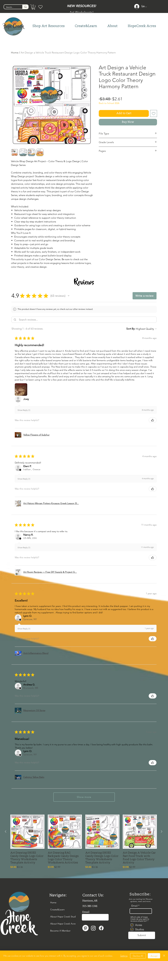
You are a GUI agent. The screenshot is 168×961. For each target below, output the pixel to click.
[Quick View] (27, 832)
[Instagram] (93, 928)
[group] (84, 841)
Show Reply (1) (24, 410)
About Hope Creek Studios (57, 916)
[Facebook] (101, 928)
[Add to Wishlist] (153, 113)
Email (134, 905)
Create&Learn (57, 909)
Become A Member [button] (57, 930)
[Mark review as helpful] (153, 420)
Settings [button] (123, 955)
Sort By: (130, 328)
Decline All (138, 955)
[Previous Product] (6, 831)
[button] (33, 7)
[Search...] (25, 7)
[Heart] (40, 7)
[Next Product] (162, 831)
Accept (154, 955)
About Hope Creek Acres (57, 923)
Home (14, 52)
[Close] (164, 955)
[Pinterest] (85, 928)
